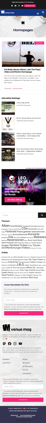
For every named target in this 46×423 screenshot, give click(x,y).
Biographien (4, 229)
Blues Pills (27, 257)
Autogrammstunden (30, 226)
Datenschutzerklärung (11, 309)
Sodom (31, 273)
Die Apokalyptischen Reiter (19, 259)
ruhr (16, 242)
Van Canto (17, 277)
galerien (27, 231)
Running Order (23, 243)
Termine (14, 245)
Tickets (23, 245)
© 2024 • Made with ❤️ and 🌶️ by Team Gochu (23, 408)
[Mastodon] (12, 5)
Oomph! (17, 270)
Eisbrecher (13, 262)
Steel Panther (7, 275)
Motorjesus (5, 270)
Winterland (24, 277)
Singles (5, 245)
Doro (6, 262)
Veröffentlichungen (11, 247)
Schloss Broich (36, 243)
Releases (40, 237)
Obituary (12, 270)
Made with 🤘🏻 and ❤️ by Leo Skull (23, 2)
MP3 (18, 237)
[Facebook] (15, 5)
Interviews (4, 234)
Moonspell (40, 268)
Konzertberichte (20, 234)
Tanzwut (36, 275)
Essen (3, 232)
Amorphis (4, 257)
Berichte (41, 226)
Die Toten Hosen (36, 259)
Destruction (5, 259)
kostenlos (4, 237)
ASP (9, 257)
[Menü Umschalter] (38, 13)
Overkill (32, 270)
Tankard (29, 275)
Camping (10, 229)
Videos (26, 247)
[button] (43, 12)
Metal (15, 237)
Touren (36, 245)
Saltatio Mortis (7, 272)
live (10, 237)
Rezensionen (15, 239)
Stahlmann (38, 272)
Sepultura (16, 272)
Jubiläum (9, 234)
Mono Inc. (31, 267)
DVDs (39, 229)
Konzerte (33, 234)
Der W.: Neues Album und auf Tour (28, 118)
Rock (25, 240)
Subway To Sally (20, 275)
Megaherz (23, 268)
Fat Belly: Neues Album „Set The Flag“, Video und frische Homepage (22, 70)
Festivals (10, 231)
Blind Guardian (19, 257)
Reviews (4, 240)
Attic (11, 257)
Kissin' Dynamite (31, 265)
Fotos (20, 231)
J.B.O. (20, 264)
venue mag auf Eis (22, 103)
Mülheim (23, 237)
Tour (30, 245)
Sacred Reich (40, 270)
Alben (5, 225)
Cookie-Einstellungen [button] (23, 420)
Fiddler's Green (36, 262)
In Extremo (12, 265)
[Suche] (42, 215)
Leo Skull (33, 337)
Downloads (32, 229)
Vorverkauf (33, 248)
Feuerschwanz (24, 262)
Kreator (39, 265)
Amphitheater (16, 226)
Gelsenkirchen (38, 231)
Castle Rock (17, 229)
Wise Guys (33, 277)
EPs (42, 229)
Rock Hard (32, 240)
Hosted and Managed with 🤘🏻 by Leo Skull (23, 411)
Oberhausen (30, 237)
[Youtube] (22, 5)
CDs (25, 228)
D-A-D (43, 257)
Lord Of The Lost (12, 268)
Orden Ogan (24, 270)
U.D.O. (11, 277)
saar (30, 243)
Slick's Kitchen (24, 272)
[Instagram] (19, 5)
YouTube (38, 248)
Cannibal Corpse (35, 257)
